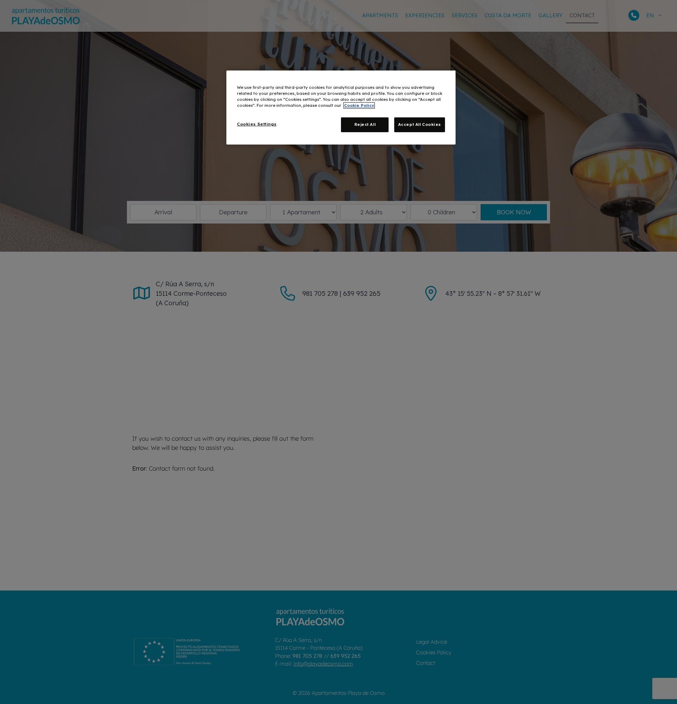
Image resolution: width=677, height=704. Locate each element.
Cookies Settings (256, 124)
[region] (341, 108)
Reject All (365, 124)
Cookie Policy (359, 105)
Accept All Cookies (419, 124)
